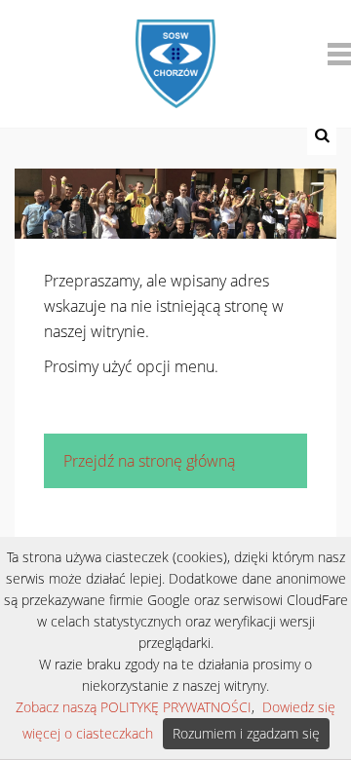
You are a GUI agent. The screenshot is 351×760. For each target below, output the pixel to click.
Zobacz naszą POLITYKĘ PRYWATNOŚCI (134, 707)
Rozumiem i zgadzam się (246, 733)
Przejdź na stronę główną (149, 461)
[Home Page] (175, 50)
